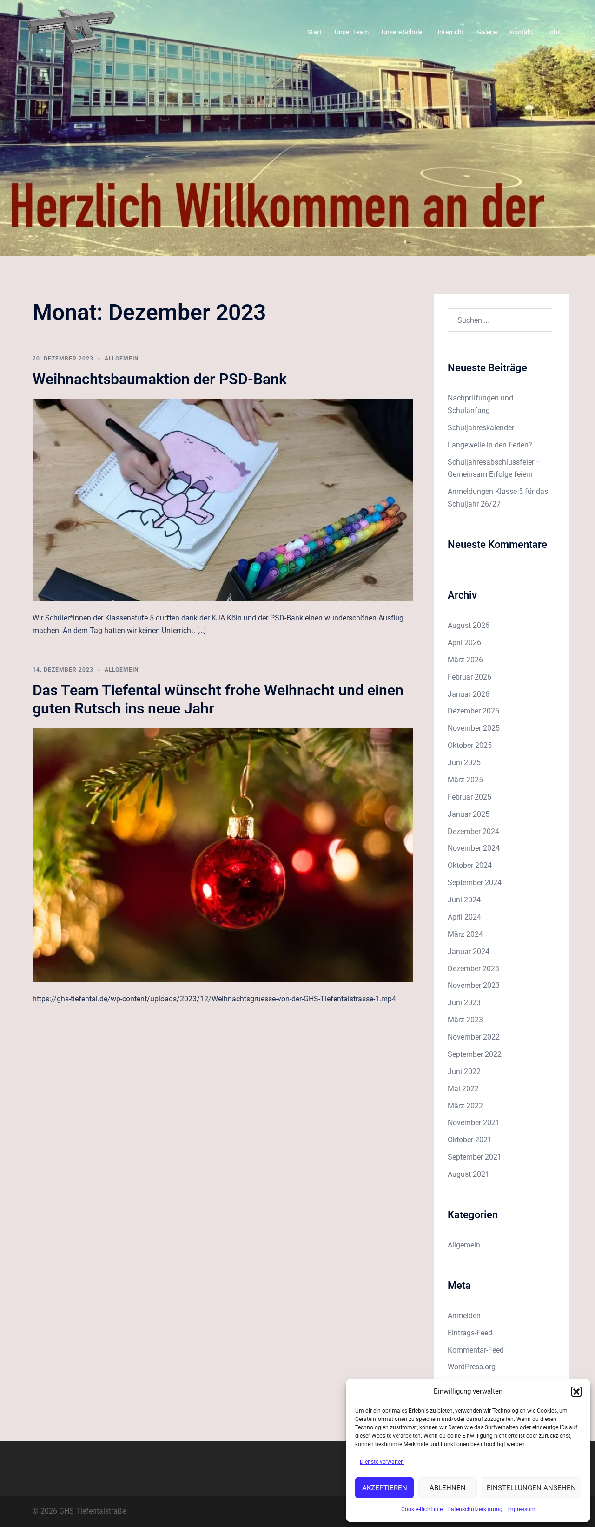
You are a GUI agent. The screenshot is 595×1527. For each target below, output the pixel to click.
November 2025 (474, 728)
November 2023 (474, 985)
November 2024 (474, 848)
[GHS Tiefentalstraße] (71, 31)
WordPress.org (472, 1366)
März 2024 (465, 934)
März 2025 (465, 779)
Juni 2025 (464, 762)
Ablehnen (448, 1488)
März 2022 (465, 1105)
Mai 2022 (463, 1088)
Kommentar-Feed (476, 1350)
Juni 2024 (464, 899)
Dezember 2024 (473, 831)
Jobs (553, 32)
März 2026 (465, 659)
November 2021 (474, 1122)
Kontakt (521, 32)
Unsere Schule (402, 32)
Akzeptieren (384, 1488)
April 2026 (464, 642)
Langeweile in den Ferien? (490, 444)
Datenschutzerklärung (474, 1509)
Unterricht (449, 32)
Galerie (487, 32)
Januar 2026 (468, 694)
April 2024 (464, 917)
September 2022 (475, 1054)
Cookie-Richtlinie (422, 1509)
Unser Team (352, 32)
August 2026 (468, 625)
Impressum (521, 1509)
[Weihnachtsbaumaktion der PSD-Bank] (223, 499)
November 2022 (474, 1037)
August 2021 (468, 1174)
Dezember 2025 (473, 711)
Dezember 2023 (473, 968)
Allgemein (122, 358)
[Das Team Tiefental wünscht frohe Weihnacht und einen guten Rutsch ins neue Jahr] (223, 854)
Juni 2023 (464, 1002)
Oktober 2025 (470, 745)
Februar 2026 (469, 677)
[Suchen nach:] (500, 320)
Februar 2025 (469, 797)
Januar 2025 (468, 814)
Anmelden (464, 1315)
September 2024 (475, 882)
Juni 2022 (464, 1071)
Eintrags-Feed (470, 1332)
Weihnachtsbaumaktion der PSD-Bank (160, 379)
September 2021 (475, 1157)
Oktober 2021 (470, 1139)
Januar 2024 (468, 951)
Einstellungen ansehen (531, 1488)
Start (314, 32)
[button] (576, 1391)
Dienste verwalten (382, 1462)
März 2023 (465, 1019)
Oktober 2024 (470, 865)
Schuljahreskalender (481, 427)
